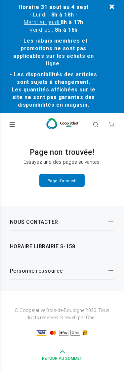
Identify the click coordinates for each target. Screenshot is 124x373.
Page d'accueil (62, 181)
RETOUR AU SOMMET (62, 358)
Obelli (92, 317)
